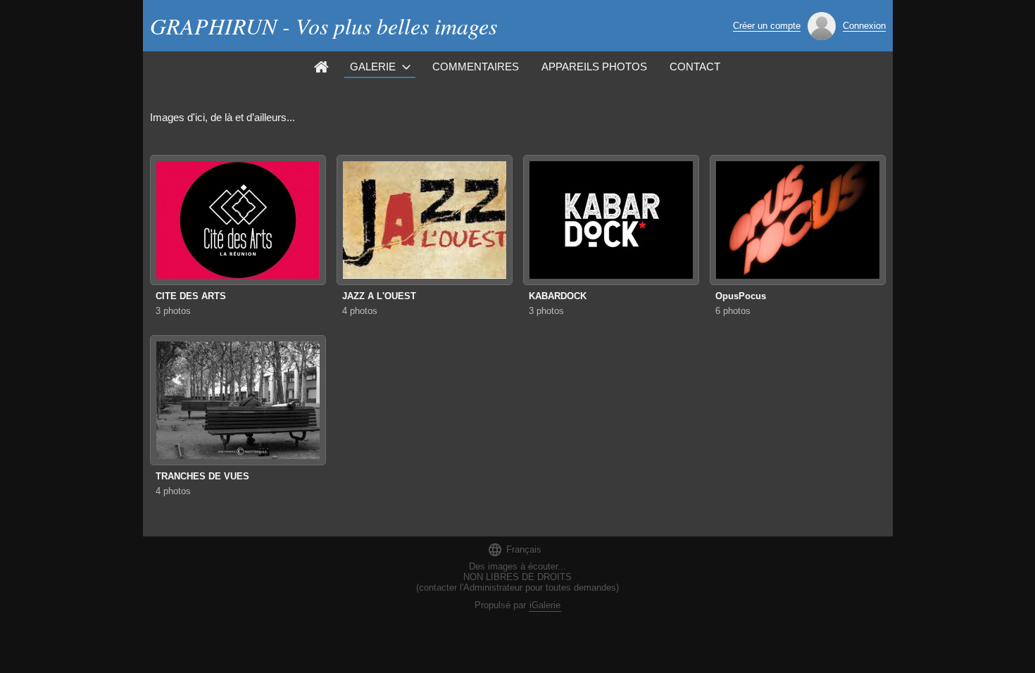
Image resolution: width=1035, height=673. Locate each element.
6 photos (733, 311)
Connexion (864, 25)
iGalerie (544, 605)
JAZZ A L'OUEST (379, 296)
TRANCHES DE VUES (202, 476)
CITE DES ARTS (191, 296)
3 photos (173, 311)
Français (514, 549)
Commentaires (475, 67)
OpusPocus (740, 296)
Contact (695, 67)
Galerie (373, 67)
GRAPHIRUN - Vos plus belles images (323, 26)
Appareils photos (594, 67)
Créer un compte (767, 25)
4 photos (359, 311)
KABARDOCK (557, 296)
